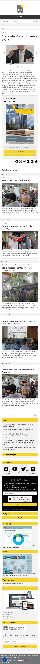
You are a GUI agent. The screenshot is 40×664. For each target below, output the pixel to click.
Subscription (7, 616)
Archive (5, 618)
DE (34, 3)
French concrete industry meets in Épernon (18, 370)
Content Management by (9, 660)
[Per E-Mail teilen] (32, 161)
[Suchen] (36, 21)
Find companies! (20, 646)
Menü (21, 17)
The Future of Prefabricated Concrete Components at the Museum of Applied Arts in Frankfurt (18, 442)
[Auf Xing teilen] (24, 162)
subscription (20, 151)
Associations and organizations (13, 584)
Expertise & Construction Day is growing (17, 227)
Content (20, 155)
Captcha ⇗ (27, 501)
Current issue (7, 612)
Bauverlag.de (5, 662)
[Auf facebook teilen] (17, 162)
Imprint (16, 657)
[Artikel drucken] (36, 161)
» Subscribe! (20, 505)
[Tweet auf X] (21, 162)
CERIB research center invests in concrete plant (17, 269)
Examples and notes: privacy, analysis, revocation (16, 509)
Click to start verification (22, 499)
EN (38, 3)
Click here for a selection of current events (19, 574)
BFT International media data (19, 546)
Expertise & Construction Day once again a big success (18, 322)
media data (13, 655)
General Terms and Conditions (28, 655)
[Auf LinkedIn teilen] (28, 162)
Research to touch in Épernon (16, 180)
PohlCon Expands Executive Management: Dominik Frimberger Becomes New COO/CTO (19, 436)
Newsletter (4, 655)
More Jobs (20, 518)
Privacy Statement (7, 657)
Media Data (6, 614)
